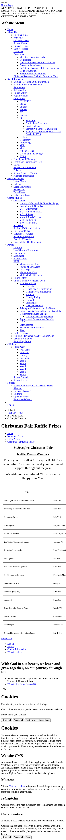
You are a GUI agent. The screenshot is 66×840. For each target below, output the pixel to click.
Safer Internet (26, 325)
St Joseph (18, 225)
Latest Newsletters (22, 186)
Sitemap (11, 646)
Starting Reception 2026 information (31, 82)
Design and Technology (31, 153)
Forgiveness (31, 302)
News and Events (15, 178)
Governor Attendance (30, 65)
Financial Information (24, 175)
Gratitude (30, 300)
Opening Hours (21, 396)
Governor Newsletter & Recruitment (37, 62)
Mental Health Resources (32, 327)
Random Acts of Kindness (38, 291)
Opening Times (21, 35)
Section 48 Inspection (24, 236)
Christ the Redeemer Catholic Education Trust (36, 76)
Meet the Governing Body (32, 57)
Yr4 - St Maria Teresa (30, 217)
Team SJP (30, 120)
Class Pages (19, 347)
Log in (10, 405)
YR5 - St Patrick (28, 220)
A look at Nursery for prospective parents (33, 385)
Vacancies (18, 51)
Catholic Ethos (14, 198)
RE (21, 112)
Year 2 (23, 363)
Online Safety (20, 278)
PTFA (16, 261)
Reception (24, 358)
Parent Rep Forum (22, 341)
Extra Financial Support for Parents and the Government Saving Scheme (40, 312)
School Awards (21, 48)
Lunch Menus (20, 253)
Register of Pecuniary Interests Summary (39, 68)
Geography (25, 140)
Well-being (25, 349)
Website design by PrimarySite (22, 684)
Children (11, 344)
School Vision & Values (25, 173)
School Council (21, 377)
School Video (20, 43)
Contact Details (21, 46)
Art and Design (27, 151)
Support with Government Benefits (37, 319)
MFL (22, 145)
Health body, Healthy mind (39, 289)
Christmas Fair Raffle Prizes (21, 441)
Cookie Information (16, 649)
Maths (23, 104)
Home (10, 29)
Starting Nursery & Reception (28, 84)
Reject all (6, 720)
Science (23, 115)
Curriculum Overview (36, 123)
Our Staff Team (21, 40)
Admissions (19, 87)
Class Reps (25, 269)
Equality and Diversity (24, 159)
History (23, 137)
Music (23, 148)
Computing (25, 142)
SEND (17, 164)
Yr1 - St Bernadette (29, 209)
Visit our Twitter (15, 413)
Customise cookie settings (37, 720)
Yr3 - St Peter (26, 214)
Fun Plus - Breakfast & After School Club (34, 336)
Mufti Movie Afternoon (31, 275)
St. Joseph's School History (27, 228)
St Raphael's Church (23, 233)
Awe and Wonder (34, 305)
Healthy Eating (33, 297)
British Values (20, 93)
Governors (19, 54)
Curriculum (19, 98)
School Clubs (20, 258)
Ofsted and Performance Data (28, 162)
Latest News (20, 181)
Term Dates (19, 192)
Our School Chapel (23, 231)
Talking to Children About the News (37, 308)
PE (21, 117)
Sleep (22, 330)
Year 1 (23, 360)
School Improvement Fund (33, 73)
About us (18, 388)
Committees (25, 59)
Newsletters (19, 189)
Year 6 (23, 374)
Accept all (18, 720)
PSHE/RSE (25, 101)
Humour (30, 294)
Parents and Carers (23, 399)
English (23, 106)
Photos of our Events (30, 267)
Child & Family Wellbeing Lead (29, 280)
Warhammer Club (28, 272)
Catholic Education (23, 239)
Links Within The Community (28, 242)
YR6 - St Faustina (28, 222)
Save (28, 837)
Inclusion (24, 352)
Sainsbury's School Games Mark (41, 128)
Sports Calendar (33, 126)
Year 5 (23, 371)
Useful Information (23, 338)
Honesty (30, 286)
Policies (17, 170)
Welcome (18, 37)
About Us (12, 32)
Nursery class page (23, 391)
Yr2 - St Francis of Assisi (32, 211)
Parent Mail (6, 638)
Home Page (7, 5)
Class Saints (19, 200)
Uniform (18, 247)
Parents (10, 244)
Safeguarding (20, 90)
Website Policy (14, 652)
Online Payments (22, 333)
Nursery (23, 355)
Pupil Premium (21, 95)
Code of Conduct (28, 70)
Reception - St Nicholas (31, 206)
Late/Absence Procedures (26, 250)
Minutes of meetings (29, 264)
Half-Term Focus (28, 283)
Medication (19, 255)
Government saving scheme (39, 316)
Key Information (15, 79)
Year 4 (23, 366)
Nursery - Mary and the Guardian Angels (39, 203)
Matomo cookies (17, 786)
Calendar (18, 184)
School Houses (21, 380)
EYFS (23, 156)
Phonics (23, 109)
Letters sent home (22, 195)
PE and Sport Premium (25, 167)
